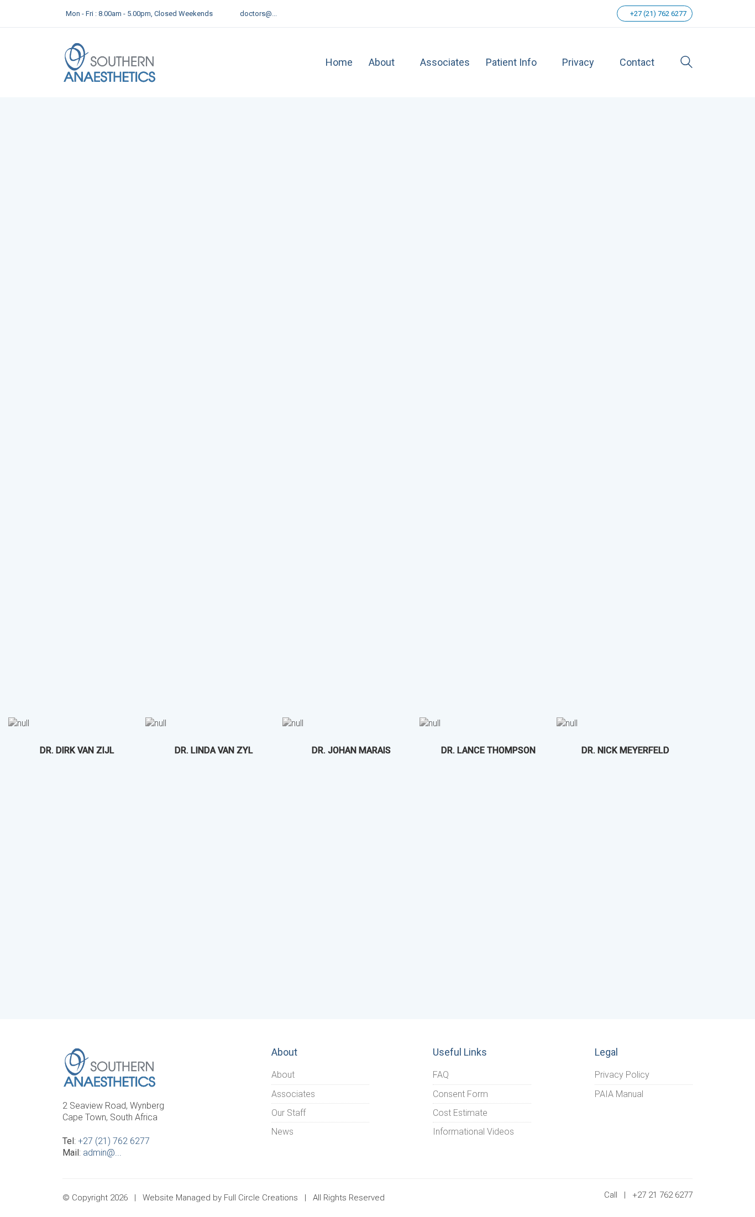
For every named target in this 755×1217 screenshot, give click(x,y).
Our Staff (288, 1113)
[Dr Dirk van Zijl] (18, 723)
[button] (30, 736)
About (283, 1074)
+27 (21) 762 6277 (657, 13)
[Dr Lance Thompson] (430, 723)
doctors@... (258, 13)
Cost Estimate (460, 1113)
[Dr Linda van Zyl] (155, 723)
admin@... (102, 1152)
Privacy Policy (622, 1074)
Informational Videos (473, 1131)
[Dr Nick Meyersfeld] (567, 723)
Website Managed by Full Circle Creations (220, 1198)
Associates (293, 1094)
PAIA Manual (619, 1094)
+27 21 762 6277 (662, 1195)
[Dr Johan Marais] (292, 723)
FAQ (441, 1074)
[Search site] (686, 63)
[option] (76, 742)
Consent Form (460, 1094)
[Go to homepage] (109, 62)
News (282, 1131)
